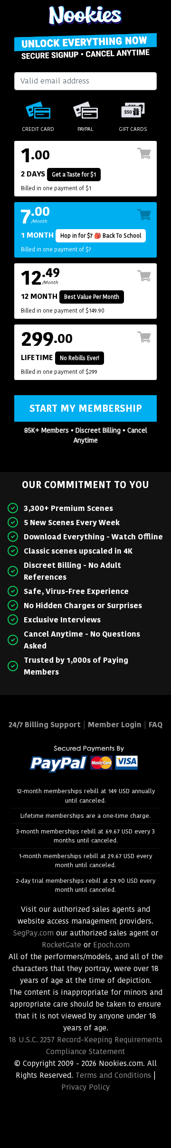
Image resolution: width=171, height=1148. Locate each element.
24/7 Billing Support (45, 724)
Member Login (115, 724)
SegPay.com (33, 932)
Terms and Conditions (113, 1075)
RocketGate (61, 944)
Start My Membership (85, 408)
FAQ (155, 724)
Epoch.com (111, 944)
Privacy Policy (85, 1087)
